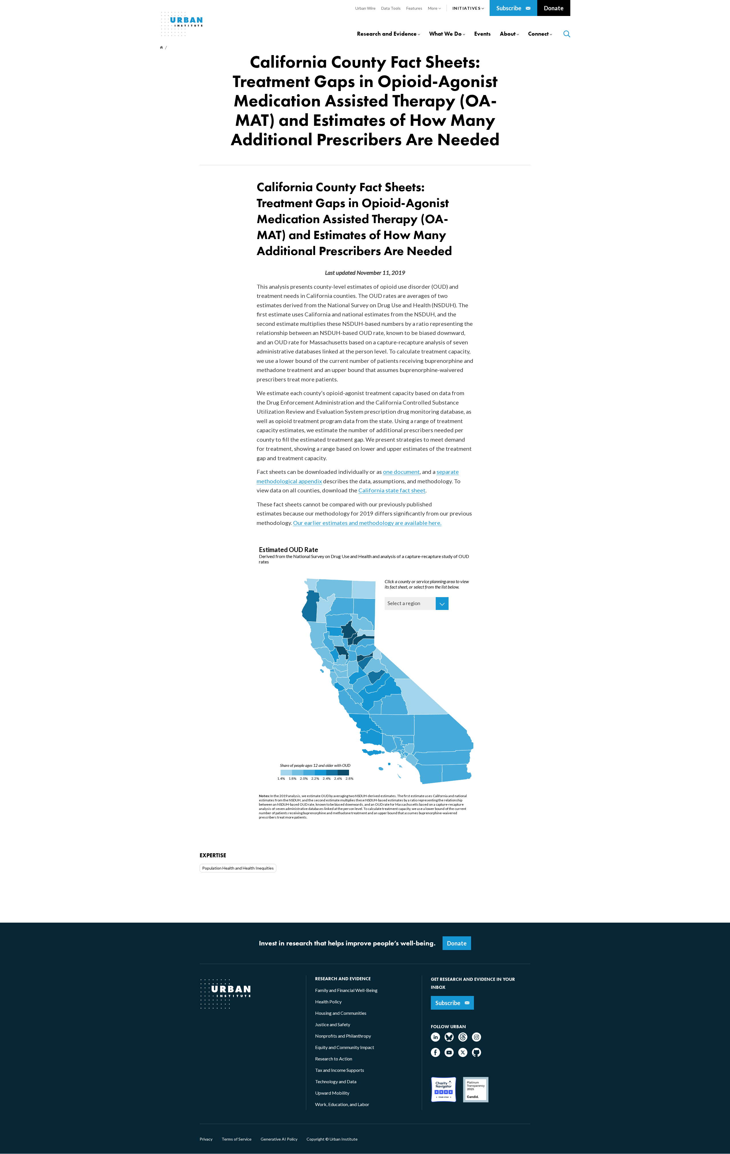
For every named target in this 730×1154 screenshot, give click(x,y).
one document (401, 471)
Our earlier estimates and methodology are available (361, 522)
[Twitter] (462, 1055)
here (434, 522)
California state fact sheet (391, 490)
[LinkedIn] (435, 1039)
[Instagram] (476, 1039)
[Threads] (462, 1039)
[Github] (476, 1055)
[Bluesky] (449, 1039)
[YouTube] (449, 1055)
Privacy (206, 1139)
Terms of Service (237, 1139)
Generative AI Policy (279, 1139)
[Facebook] (435, 1055)
